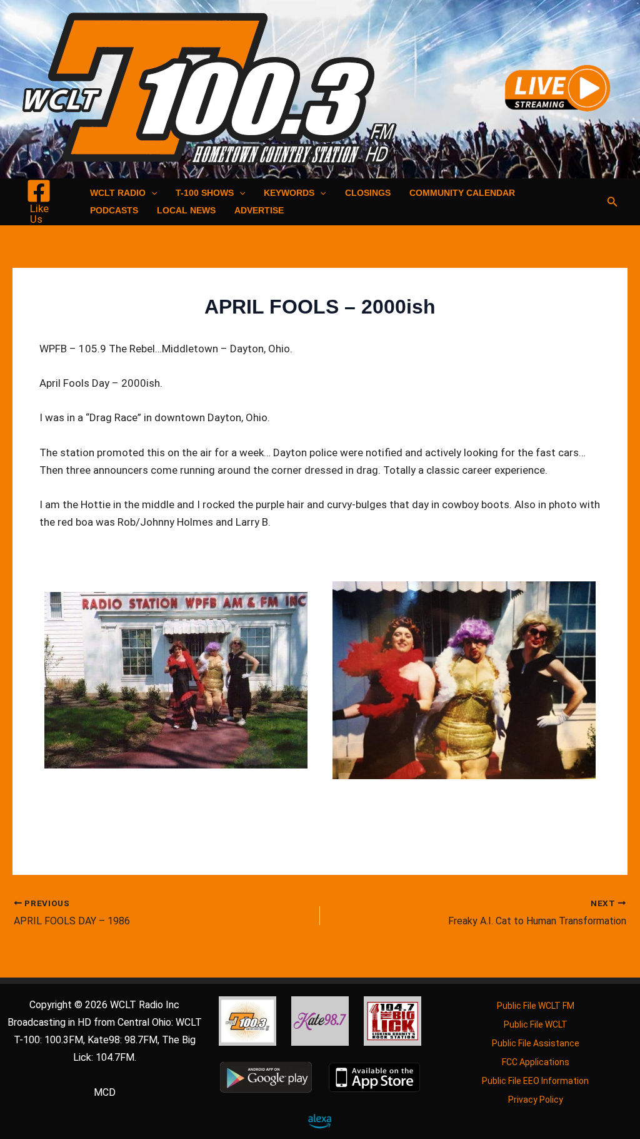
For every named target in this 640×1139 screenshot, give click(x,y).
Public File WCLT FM (535, 1006)
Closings (368, 193)
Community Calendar (462, 193)
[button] (151, 193)
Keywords (289, 193)
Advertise (259, 210)
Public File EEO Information (535, 1081)
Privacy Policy (535, 1100)
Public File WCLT (536, 1024)
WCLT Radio (118, 193)
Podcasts (114, 210)
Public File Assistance (535, 1043)
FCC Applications (535, 1062)
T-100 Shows (205, 193)
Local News (186, 210)
